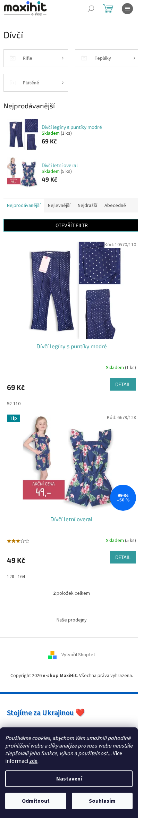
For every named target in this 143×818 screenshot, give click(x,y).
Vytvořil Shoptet (78, 654)
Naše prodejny (72, 620)
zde (33, 761)
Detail (123, 384)
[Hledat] (91, 9)
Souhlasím (102, 801)
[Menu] (127, 9)
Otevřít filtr (72, 225)
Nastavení (69, 779)
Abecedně (115, 205)
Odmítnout (36, 801)
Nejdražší (87, 205)
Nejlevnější (59, 205)
